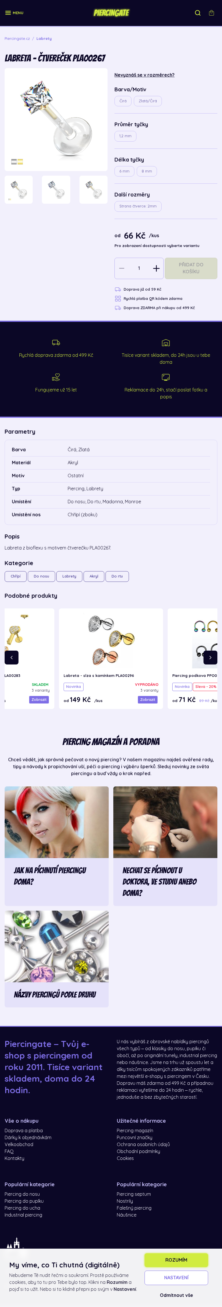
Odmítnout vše (176, 1295)
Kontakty (14, 1158)
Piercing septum (134, 1194)
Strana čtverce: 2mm (138, 206)
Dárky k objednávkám (28, 1137)
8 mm (147, 171)
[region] (56, 190)
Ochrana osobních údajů (143, 1144)
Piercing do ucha (22, 1208)
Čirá (123, 101)
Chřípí (16, 576)
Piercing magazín (135, 1130)
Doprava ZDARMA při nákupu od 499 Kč (159, 308)
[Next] (210, 657)
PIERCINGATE (111, 13)
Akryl (94, 576)
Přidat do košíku (191, 268)
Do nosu (41, 576)
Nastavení (176, 1277)
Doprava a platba (24, 1130)
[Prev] (11, 657)
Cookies (125, 1158)
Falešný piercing (134, 1208)
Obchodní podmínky (138, 1151)
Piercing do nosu (22, 1194)
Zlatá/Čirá (148, 101)
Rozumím (176, 1260)
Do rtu (117, 576)
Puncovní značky (134, 1137)
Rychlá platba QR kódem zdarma (153, 298)
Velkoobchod (19, 1144)
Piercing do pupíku (24, 1201)
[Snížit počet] (122, 268)
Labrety (69, 576)
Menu (18, 13)
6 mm (124, 171)
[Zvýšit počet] (156, 268)
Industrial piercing (23, 1215)
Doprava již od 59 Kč (142, 289)
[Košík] (211, 13)
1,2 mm (125, 136)
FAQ (9, 1151)
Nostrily (125, 1201)
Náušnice (126, 1215)
